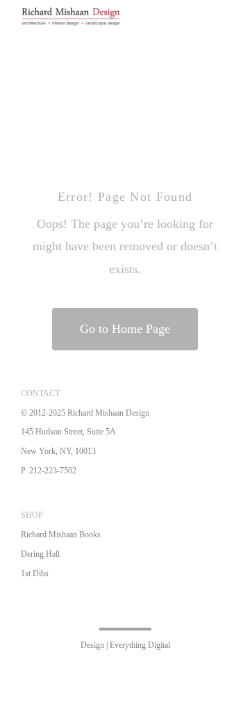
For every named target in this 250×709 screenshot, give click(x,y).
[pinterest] (180, 608)
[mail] (203, 608)
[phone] (225, 608)
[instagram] (136, 608)
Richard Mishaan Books (61, 534)
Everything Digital (140, 645)
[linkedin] (158, 608)
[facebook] (92, 608)
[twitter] (114, 608)
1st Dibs (35, 573)
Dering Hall (40, 554)
